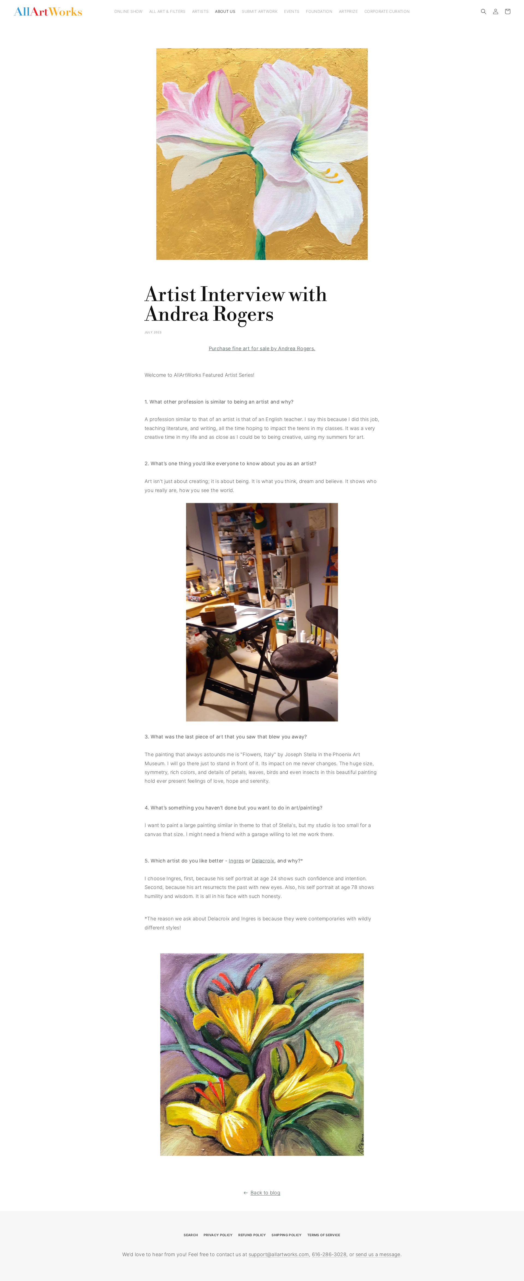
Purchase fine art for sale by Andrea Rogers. (262, 348)
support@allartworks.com (279, 1254)
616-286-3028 (329, 1254)
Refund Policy (252, 1235)
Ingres (236, 861)
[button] (484, 11)
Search (191, 1235)
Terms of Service (323, 1235)
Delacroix (263, 861)
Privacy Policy (218, 1235)
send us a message (378, 1254)
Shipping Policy (287, 1235)
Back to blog (265, 1192)
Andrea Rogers (209, 314)
